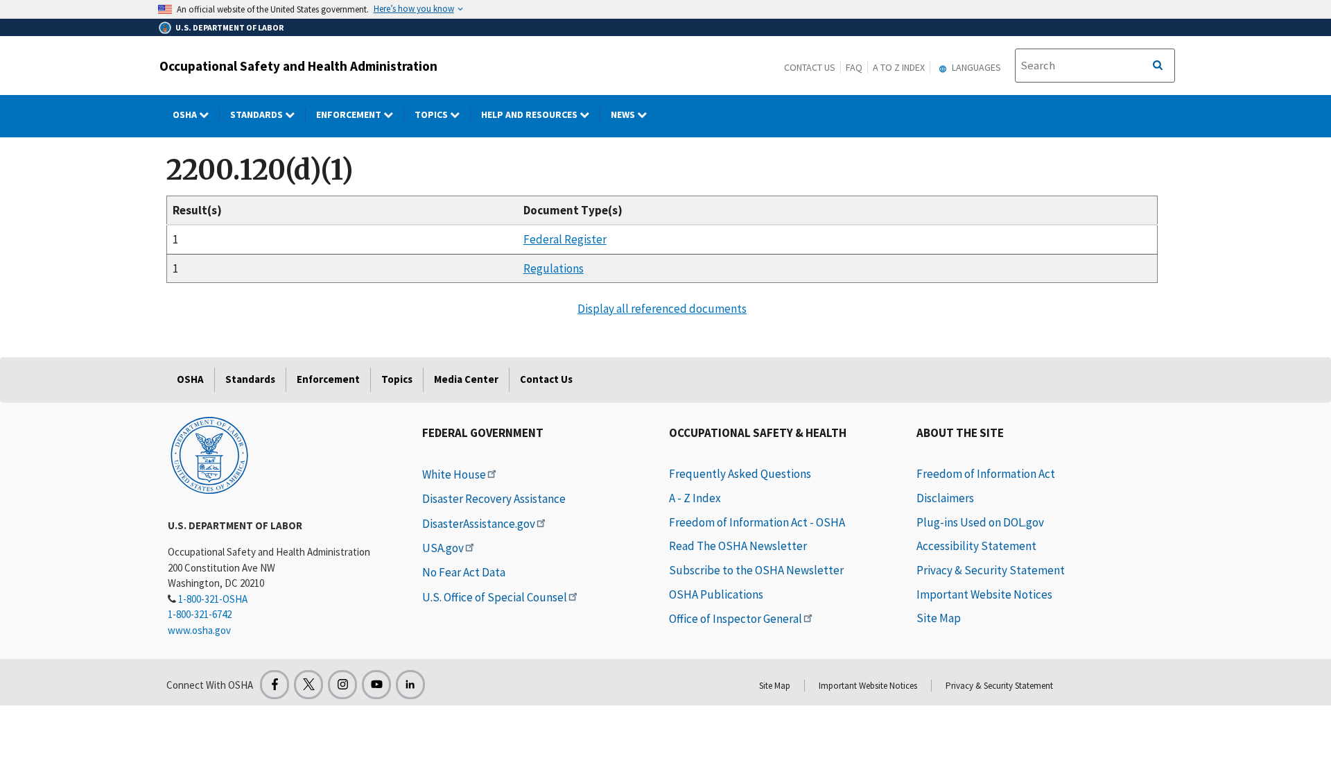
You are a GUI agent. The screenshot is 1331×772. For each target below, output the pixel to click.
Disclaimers (945, 498)
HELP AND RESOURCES (530, 114)
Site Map (938, 618)
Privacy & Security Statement (990, 570)
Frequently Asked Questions (740, 473)
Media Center (466, 379)
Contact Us (809, 67)
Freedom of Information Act (985, 473)
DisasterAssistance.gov (478, 523)
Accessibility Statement (976, 546)
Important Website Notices (984, 594)
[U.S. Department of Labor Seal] (209, 454)
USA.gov (443, 548)
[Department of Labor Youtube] (376, 684)
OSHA (186, 114)
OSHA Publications (716, 594)
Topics (432, 114)
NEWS (624, 114)
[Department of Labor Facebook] (274, 684)
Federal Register (565, 239)
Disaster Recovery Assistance (494, 498)
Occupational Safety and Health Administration (298, 66)
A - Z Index (695, 498)
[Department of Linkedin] (410, 684)
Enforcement (349, 114)
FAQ (854, 67)
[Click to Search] (1157, 66)
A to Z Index (899, 67)
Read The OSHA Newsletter (738, 546)
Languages (975, 67)
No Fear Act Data (463, 572)
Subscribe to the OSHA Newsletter (756, 570)
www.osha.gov (199, 630)
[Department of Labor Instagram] (342, 684)
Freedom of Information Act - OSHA (757, 522)
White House (454, 474)
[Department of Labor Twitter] (308, 684)
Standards (257, 114)
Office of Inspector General (735, 618)
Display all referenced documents (662, 308)
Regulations (553, 268)
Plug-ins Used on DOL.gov (980, 522)
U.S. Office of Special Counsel (494, 597)
